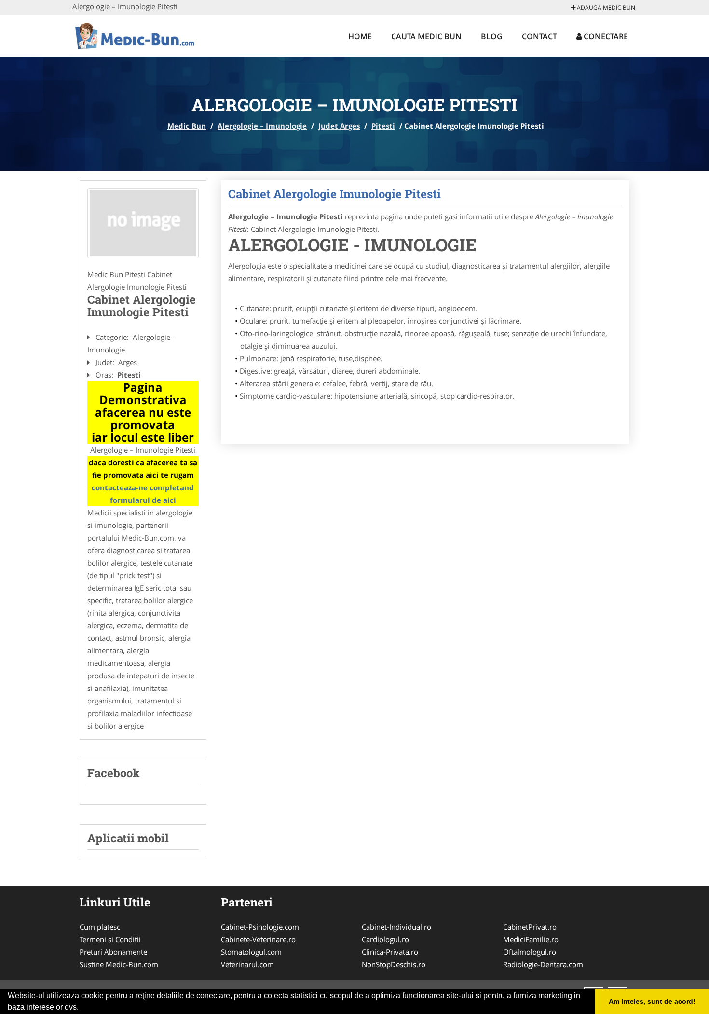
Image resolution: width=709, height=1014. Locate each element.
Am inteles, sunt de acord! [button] (652, 1001)
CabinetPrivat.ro (530, 927)
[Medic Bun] (135, 35)
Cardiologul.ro (385, 939)
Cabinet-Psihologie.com (260, 927)
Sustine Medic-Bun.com (119, 964)
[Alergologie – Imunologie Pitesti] (143, 223)
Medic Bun (186, 126)
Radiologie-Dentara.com (543, 964)
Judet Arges (339, 126)
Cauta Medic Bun (426, 36)
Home (360, 36)
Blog (492, 36)
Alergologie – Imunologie (262, 126)
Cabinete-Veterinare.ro (258, 939)
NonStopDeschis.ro (393, 964)
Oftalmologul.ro (529, 952)
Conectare (605, 36)
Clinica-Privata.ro (390, 952)
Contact (539, 36)
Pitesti (383, 126)
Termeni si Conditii (110, 939)
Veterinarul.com (247, 964)
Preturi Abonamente (113, 952)
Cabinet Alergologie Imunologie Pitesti (334, 194)
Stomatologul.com (251, 952)
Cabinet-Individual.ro (396, 927)
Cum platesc (100, 927)
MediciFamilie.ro (531, 939)
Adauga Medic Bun (605, 7)
